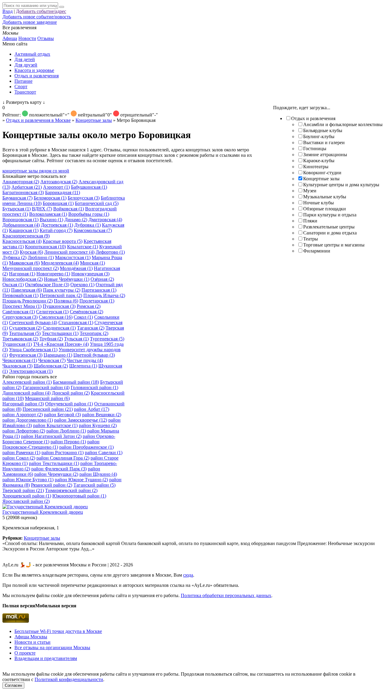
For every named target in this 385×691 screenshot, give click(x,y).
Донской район (71, 392)
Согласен (13, 685)
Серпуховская (20, 317)
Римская (88, 306)
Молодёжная (76, 268)
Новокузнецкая (90, 273)
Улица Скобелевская (33, 349)
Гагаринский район (46, 387)
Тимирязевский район (71, 490)
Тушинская (17, 344)
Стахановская (75, 322)
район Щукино (98, 474)
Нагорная (22, 273)
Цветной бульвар (94, 355)
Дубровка (87, 225)
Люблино (41, 257)
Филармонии (316, 250)
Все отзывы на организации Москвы (52, 647)
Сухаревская (25, 327)
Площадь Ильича (104, 295)
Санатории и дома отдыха (330, 232)
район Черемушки (56, 474)
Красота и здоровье (34, 70)
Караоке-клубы (318, 160)
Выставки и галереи (324, 142)
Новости (27, 38)
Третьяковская (20, 338)
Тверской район (23, 490)
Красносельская (22, 241)
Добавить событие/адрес (41, 11)
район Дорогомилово (27, 420)
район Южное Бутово (28, 479)
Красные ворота (62, 241)
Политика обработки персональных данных (226, 595)
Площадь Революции (27, 300)
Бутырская (16, 208)
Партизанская (99, 290)
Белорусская (84, 197)
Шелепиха (83, 365)
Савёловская (18, 311)
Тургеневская (107, 338)
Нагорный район (23, 403)
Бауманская (17, 197)
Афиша (9, 38)
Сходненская (59, 327)
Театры (310, 238)
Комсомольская (93, 230)
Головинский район (94, 387)
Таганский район (94, 485)
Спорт (20, 86)
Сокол (83, 317)
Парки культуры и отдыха (329, 214)
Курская (31, 252)
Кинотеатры (315, 166)
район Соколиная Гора (62, 457)
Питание (23, 81)
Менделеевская (60, 262)
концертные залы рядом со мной (35, 170)
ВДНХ (42, 208)
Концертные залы (321, 178)
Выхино (51, 219)
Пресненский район (48, 409)
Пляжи (310, 220)
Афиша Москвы (30, 636)
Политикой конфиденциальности (69, 679)
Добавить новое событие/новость (36, 16)
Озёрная (102, 279)
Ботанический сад (97, 203)
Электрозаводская (31, 371)
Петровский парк (61, 295)
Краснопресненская (26, 235)
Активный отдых (32, 54)
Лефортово (110, 252)
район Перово (68, 441)
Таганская (90, 327)
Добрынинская (21, 225)
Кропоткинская (45, 246)
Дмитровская (105, 219)
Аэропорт (56, 187)
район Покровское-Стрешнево (51, 444)
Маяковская (24, 262)
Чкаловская (17, 365)
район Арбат (91, 409)
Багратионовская (23, 192)
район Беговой (62, 414)
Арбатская (26, 187)
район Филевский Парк (59, 468)
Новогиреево (53, 273)
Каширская (23, 230)
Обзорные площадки (324, 208)
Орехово (82, 284)
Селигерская (52, 311)
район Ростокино (63, 452)
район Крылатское (55, 425)
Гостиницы (314, 148)
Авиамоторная (20, 181)
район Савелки (103, 452)
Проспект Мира (22, 306)
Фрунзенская (25, 355)
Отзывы (45, 38)
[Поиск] (61, 7)
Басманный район (76, 382)
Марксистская (73, 257)
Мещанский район (47, 398)
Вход (7, 11)
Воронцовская (20, 219)
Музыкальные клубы (324, 196)
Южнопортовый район (79, 495)
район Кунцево (98, 425)
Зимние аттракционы (325, 154)
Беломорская (50, 197)
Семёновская (86, 311)
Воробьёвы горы (88, 214)
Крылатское (82, 246)
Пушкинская (59, 306)
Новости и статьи (32, 642)
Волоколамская (48, 214)
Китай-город (56, 230)
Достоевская (57, 225)
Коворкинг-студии (322, 172)
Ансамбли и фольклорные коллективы (343, 124)
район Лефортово (23, 430)
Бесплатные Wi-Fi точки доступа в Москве (58, 631)
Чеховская (52, 360)
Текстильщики (60, 333)
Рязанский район (51, 485)
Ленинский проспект (69, 252)
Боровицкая (58, 203)
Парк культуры (61, 290)
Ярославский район (26, 501)
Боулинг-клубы (318, 136)
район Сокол (18, 457)
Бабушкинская (89, 187)
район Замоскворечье (80, 420)
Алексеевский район (27, 382)
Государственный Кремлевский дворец (42, 512)
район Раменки (21, 452)
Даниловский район (26, 392)
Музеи (309, 190)
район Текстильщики (54, 463)
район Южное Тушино (81, 479)
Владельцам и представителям (45, 658)
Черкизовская (19, 360)
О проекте (24, 652)
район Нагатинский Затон (51, 436)
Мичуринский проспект (30, 268)
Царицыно (58, 355)
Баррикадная (62, 192)
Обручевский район (69, 403)
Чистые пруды (85, 360)
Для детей (24, 59)
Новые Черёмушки (66, 279)
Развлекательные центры (329, 226)
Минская (92, 262)
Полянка (66, 300)
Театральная (25, 333)
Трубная (51, 338)
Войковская (68, 208)
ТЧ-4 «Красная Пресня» (61, 344)
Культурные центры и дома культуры (341, 184)
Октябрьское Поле (47, 284)
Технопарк (94, 333)
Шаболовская (51, 365)
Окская (13, 284)
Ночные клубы (318, 202)
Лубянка (14, 257)
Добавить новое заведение (29, 22)
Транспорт (25, 92)
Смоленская (55, 317)
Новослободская (22, 279)
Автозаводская (58, 181)
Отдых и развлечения (36, 75)
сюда (188, 575)
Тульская (76, 338)
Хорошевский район (26, 495)
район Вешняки (101, 414)
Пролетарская (96, 300)
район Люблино (66, 430)
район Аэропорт (22, 414)
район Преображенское (86, 447)
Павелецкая (26, 290)
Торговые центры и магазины (334, 244)
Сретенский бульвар (33, 322)
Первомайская (20, 295)
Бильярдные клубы (322, 130)
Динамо (75, 219)
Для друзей (25, 64)
